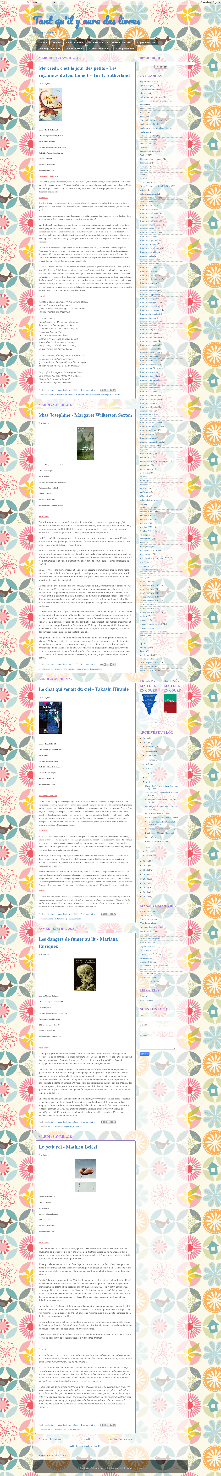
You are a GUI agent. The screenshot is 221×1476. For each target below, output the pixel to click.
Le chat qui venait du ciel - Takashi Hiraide (84, 688)
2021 (145, 865)
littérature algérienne (149, 213)
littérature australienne (150, 248)
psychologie (145, 565)
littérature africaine (148, 209)
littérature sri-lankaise (149, 418)
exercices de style (147, 182)
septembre (150, 759)
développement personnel (151, 159)
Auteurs (56, 42)
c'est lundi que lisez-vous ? (151, 120)
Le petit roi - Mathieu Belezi (68, 1146)
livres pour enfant (83, 394)
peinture (143, 503)
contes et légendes (148, 135)
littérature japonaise (64, 918)
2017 (145, 883)
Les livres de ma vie (148, 201)
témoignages (145, 647)
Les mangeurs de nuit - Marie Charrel (161, 817)
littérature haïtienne (148, 325)
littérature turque (147, 437)
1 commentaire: (88, 390)
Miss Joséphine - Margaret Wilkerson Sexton (85, 414)
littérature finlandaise (149, 313)
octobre (149, 755)
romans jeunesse (147, 627)
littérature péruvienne (149, 403)
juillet (149, 768)
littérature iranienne (148, 341)
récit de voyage (146, 573)
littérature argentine (63, 1126)
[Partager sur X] (107, 390)
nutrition (144, 488)
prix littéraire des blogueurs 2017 (154, 558)
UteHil (122, 1467)
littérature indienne (148, 333)
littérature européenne (149, 310)
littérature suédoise (148, 430)
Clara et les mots (147, 915)
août (148, 764)
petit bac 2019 (146, 523)
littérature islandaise (149, 348)
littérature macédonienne (151, 368)
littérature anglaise (148, 232)
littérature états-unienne (150, 306)
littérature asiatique (148, 244)
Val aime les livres (148, 977)
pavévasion (145, 492)
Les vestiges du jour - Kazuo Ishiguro (161, 828)
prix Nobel (144, 561)
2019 (145, 874)
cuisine (143, 147)
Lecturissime (145, 950)
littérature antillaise (148, 236)
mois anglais (145, 472)
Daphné (50, 394)
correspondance (147, 139)
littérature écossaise (148, 286)
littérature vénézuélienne (151, 441)
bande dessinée (146, 108)
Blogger (139, 1467)
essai (142, 174)
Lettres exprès (146, 957)
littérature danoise (148, 283)
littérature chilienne (148, 271)
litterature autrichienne (150, 251)
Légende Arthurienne (149, 197)
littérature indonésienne (150, 337)
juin (148, 773)
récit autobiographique (150, 569)
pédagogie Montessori (149, 499)
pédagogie (144, 496)
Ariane (50, 668)
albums (143, 93)
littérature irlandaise (149, 345)
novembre (150, 750)
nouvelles (77, 1126)
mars (148, 846)
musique (143, 476)
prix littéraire (146, 554)
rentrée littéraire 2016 (149, 589)
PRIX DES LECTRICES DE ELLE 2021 (109, 42)
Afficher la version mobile (85, 1446)
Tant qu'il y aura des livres (86, 20)
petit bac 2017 (146, 515)
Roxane (143, 635)
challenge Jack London (150, 124)
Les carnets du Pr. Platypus (151, 954)
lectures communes (148, 193)
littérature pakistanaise (150, 395)
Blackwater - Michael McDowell (159, 832)
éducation (144, 170)
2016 (145, 887)
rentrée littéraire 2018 (149, 596)
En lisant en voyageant (150, 938)
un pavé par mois (147, 666)
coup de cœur (146, 143)
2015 (145, 892)
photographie (146, 538)
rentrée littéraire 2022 (84, 668)
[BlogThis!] (104, 390)
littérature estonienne (149, 302)
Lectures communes (99, 48)
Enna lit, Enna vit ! (148, 942)
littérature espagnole (149, 298)
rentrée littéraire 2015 (149, 585)
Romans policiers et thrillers (152, 631)
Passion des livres (147, 969)
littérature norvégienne (150, 387)
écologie (143, 166)
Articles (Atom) (58, 1455)
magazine (144, 449)
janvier (149, 855)
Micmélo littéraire (148, 961)
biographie (144, 116)
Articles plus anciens (120, 1439)
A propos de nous (125, 48)
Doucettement (146, 934)
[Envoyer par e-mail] (101, 390)
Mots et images (146, 999)
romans (98, 668)
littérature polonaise (149, 407)
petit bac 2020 (146, 527)
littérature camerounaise (150, 263)
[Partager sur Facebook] (110, 390)
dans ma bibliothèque (149, 151)
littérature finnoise (148, 317)
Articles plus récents (51, 1439)
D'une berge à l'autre (149, 923)
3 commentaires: (89, 1121)
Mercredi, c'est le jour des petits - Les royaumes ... (161, 787)
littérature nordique (148, 383)
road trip (143, 616)
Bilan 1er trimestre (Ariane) (157, 841)
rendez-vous (145, 581)
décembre (150, 746)
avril (148, 781)
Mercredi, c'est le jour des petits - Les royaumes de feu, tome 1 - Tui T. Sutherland (84, 71)
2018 (145, 878)
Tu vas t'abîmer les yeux (150, 973)
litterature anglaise (148, 228)
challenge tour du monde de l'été (154, 127)
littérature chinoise (148, 275)
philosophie (145, 534)
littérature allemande (149, 217)
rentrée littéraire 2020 (149, 604)
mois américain (146, 469)
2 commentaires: (89, 914)
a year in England (147, 85)
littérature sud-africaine (150, 422)
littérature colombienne (150, 279)
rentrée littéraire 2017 (149, 593)
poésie (142, 542)
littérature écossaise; (149, 290)
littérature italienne (148, 356)
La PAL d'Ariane (75, 48)
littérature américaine (65, 394)
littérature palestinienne (150, 399)
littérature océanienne (149, 391)
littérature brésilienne (149, 259)
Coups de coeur (74, 42)
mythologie (145, 480)
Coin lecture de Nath (149, 919)
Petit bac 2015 (146, 507)
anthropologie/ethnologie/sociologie (156, 100)
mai (148, 777)
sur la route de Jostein (149, 981)
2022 (145, 861)
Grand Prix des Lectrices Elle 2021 (155, 186)
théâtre (143, 651)
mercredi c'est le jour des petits (106, 394)
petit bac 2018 (146, 519)
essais (142, 178)
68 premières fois (146, 42)
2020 (145, 869)
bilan (142, 112)
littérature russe (147, 410)
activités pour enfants (149, 89)
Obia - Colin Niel (153, 837)
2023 (145, 742)
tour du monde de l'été (149, 658)
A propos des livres (148, 911)
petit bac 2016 (146, 511)
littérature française (63, 1429)
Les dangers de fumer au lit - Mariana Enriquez (161, 807)
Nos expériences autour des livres (154, 965)
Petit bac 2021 (146, 531)
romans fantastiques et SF (151, 623)
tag (141, 643)
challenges (144, 131)
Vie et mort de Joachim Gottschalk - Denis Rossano (161, 823)
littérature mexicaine (149, 372)
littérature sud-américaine (151, 426)
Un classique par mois (149, 662)
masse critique (146, 453)
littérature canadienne (149, 267)
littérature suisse (147, 434)
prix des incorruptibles (150, 550)
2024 (145, 738)
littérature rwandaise (149, 414)
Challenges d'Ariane (49, 48)
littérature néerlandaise (150, 375)
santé (142, 639)
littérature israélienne (149, 352)
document (144, 162)
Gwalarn (143, 996)
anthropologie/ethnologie (151, 97)
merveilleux (145, 465)
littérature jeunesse (148, 364)
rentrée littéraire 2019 (149, 600)
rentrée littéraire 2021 (149, 608)
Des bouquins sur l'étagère (151, 926)
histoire (143, 189)
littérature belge (147, 255)
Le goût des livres (147, 946)
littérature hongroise (149, 329)
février (149, 851)
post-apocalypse (147, 546)
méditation (144, 457)
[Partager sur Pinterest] (114, 390)
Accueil (43, 42)
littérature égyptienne (149, 294)
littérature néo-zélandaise (151, 379)
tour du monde (146, 654)
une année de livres (148, 670)
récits (142, 577)
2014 (145, 896)
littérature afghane (148, 205)
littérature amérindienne (150, 224)
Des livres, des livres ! (149, 930)
